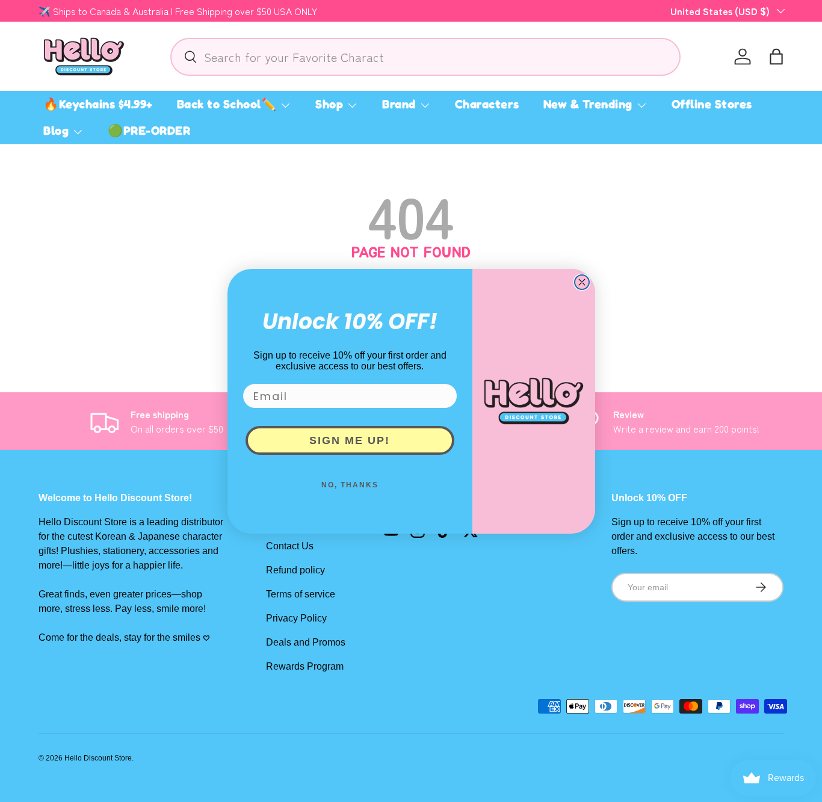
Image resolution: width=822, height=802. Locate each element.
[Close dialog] (582, 282)
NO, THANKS (350, 485)
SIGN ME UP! (349, 440)
